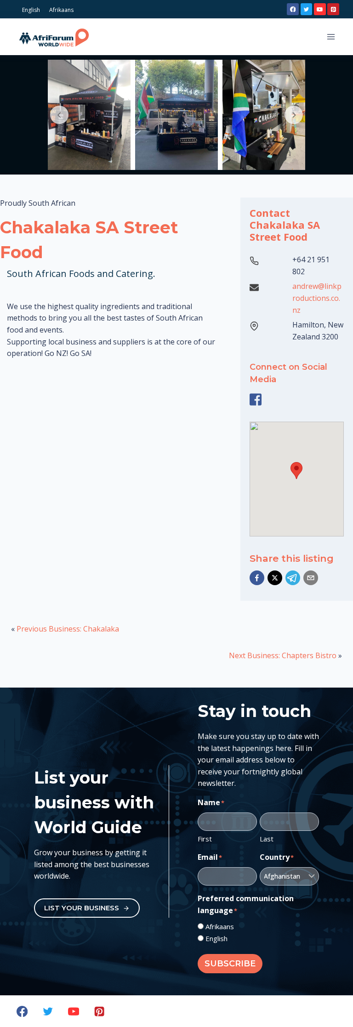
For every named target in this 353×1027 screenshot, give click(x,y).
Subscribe (230, 964)
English (216, 938)
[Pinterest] (333, 9)
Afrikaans (219, 926)
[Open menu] (330, 36)
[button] (257, 577)
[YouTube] (320, 9)
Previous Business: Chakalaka (68, 629)
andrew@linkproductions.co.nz (317, 298)
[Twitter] (307, 9)
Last (266, 838)
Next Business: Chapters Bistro (282, 655)
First (205, 838)
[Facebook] (293, 9)
